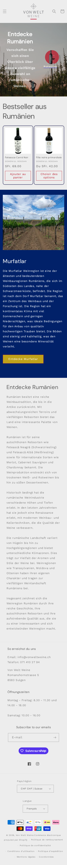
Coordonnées (46, 857)
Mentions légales (26, 857)
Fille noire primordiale (49, 157)
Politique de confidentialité (35, 845)
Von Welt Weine (25, 835)
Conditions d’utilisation (21, 851)
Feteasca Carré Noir (16, 157)
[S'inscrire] (55, 737)
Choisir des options (49, 175)
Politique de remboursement (47, 840)
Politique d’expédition (50, 851)
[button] (5, 11)
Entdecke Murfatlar (23, 359)
